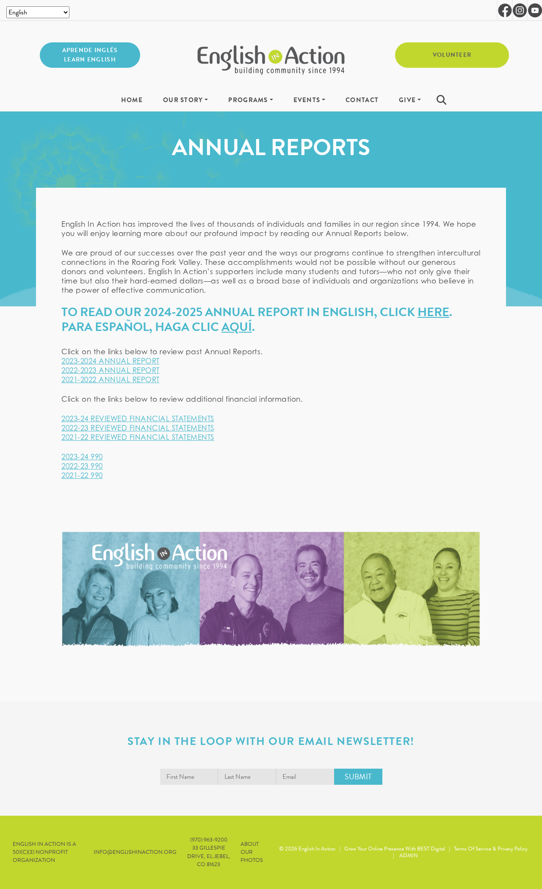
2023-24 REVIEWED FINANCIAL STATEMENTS (137, 418)
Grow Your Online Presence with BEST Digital (394, 849)
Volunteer (452, 54)
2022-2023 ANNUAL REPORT (110, 370)
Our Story (183, 100)
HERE (433, 312)
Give (407, 100)
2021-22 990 (82, 475)
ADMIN (408, 855)
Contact (362, 100)
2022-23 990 (82, 466)
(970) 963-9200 (208, 840)
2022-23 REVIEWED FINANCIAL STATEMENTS (137, 428)
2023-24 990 (82, 457)
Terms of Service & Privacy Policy (491, 849)
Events (307, 100)
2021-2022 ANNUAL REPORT (110, 379)
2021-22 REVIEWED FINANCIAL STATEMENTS (137, 437)
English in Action (317, 849)
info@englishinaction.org (135, 852)
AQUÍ (236, 327)
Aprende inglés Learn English (90, 55)
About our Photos (252, 852)
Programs (248, 100)
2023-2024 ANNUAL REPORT (110, 361)
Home (132, 100)
